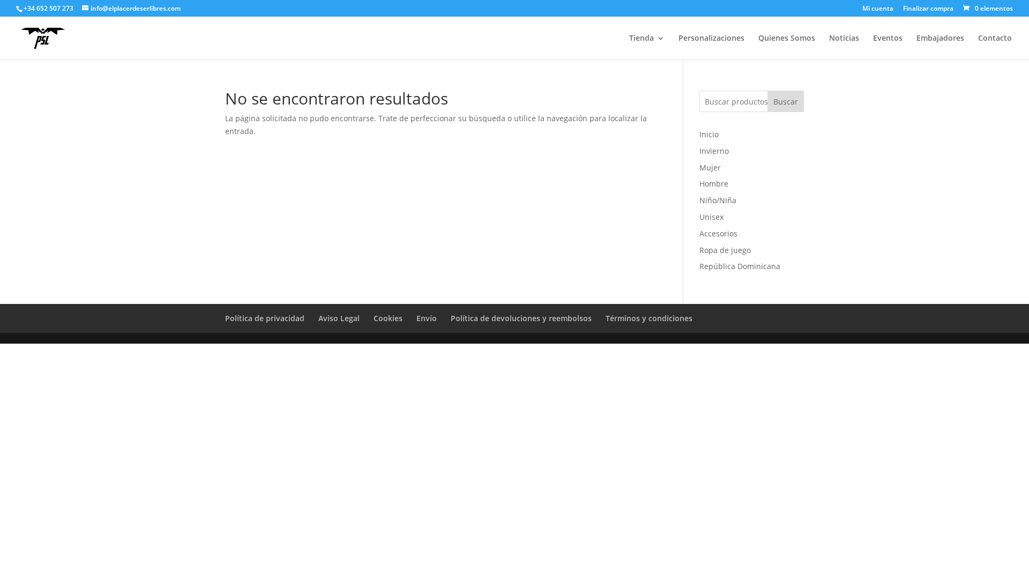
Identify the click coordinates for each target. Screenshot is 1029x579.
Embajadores (940, 38)
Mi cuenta (877, 9)
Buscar (785, 101)
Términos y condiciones (649, 318)
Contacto (995, 38)
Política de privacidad (264, 318)
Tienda (641, 38)
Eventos (888, 38)
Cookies (388, 318)
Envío (426, 318)
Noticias (844, 38)
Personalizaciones (711, 38)
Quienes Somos (786, 38)
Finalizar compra (928, 9)
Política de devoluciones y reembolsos (521, 318)
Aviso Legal (339, 318)
